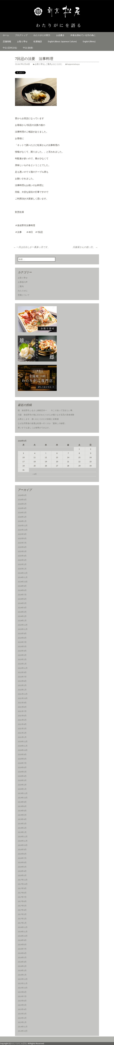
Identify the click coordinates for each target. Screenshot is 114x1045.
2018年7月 (22, 858)
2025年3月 (22, 560)
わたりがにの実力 (42, 35)
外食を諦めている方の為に (83, 35)
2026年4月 (22, 508)
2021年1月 (22, 737)
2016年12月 (23, 927)
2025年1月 (22, 568)
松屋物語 (38, 41)
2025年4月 (22, 555)
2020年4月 (22, 776)
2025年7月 (22, 543)
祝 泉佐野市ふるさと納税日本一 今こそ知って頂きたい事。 (46, 410)
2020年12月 (23, 741)
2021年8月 (22, 707)
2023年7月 (22, 642)
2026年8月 (22, 495)
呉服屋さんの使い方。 (85, 247)
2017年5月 (22, 905)
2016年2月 (22, 970)
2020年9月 (22, 754)
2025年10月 (23, 530)
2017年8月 (22, 892)
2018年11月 (23, 841)
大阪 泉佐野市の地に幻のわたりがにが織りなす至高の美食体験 (46, 414)
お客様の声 (23, 282)
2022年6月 (22, 681)
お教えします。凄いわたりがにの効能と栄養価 (38, 419)
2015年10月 (23, 987)
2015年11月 (23, 983)
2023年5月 (22, 646)
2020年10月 (23, 750)
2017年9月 (22, 888)
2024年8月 (22, 590)
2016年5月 (22, 957)
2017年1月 (22, 923)
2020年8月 (22, 759)
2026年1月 (22, 521)
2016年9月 (22, 940)
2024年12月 (23, 573)
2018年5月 (22, 867)
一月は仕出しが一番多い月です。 (32, 247)
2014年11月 (23, 1026)
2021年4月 (22, 724)
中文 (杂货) (28, 47)
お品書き (60, 35)
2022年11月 (23, 668)
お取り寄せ (22, 41)
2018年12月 (23, 836)
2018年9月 (22, 849)
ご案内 (48, 64)
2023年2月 (22, 659)
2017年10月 (23, 884)
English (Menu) (89, 41)
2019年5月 (22, 815)
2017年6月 (22, 901)
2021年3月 (22, 728)
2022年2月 (22, 685)
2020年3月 (22, 780)
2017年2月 (22, 918)
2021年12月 (23, 694)
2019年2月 (22, 828)
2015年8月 (22, 992)
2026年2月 (22, 517)
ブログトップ (21, 35)
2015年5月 (22, 1005)
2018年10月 (23, 845)
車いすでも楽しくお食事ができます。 (34, 427)
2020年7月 (22, 763)
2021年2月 (22, 733)
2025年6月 (22, 547)
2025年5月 (22, 551)
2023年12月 (23, 625)
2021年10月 (23, 698)
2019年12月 (23, 793)
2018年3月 (22, 875)
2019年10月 (23, 797)
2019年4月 (22, 819)
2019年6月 (22, 810)
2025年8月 (22, 538)
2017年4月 (22, 910)
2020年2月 (22, 784)
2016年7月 (22, 949)
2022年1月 (22, 689)
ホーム (6, 35)
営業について (23, 295)
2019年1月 (22, 832)
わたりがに (57, 64)
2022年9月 (22, 672)
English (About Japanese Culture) (62, 41)
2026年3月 (22, 512)
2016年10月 (23, 936)
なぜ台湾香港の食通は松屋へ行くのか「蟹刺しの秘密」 (42, 423)
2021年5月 (22, 720)
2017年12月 (23, 879)
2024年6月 (22, 599)
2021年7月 (22, 711)
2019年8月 (22, 806)
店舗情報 (7, 41)
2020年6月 (22, 767)
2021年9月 (22, 702)
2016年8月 (22, 944)
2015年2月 (22, 1018)
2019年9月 (22, 802)
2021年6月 (22, 715)
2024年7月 (22, 594)
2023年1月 (22, 663)
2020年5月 (22, 771)
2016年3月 (22, 966)
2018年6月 (22, 862)
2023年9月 (22, 633)
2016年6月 (22, 953)
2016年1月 (22, 975)
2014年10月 (23, 1031)
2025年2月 (22, 564)
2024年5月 (22, 603)
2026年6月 (22, 499)
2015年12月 (23, 979)
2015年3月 (22, 1013)
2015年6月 (22, 1000)
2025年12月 (23, 525)
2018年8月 (22, 854)
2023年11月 (23, 629)
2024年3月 (22, 612)
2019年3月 (22, 823)
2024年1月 (22, 620)
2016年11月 (23, 931)
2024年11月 (23, 577)
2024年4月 (22, 607)
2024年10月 (23, 581)
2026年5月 (22, 504)
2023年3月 (22, 655)
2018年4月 (22, 871)
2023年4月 (22, 651)
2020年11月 (23, 746)
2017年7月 (22, 897)
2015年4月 (22, 1009)
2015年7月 (22, 996)
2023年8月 (22, 638)
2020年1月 (22, 789)
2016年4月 (22, 962)
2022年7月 (22, 676)
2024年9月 (22, 586)
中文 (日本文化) (10, 47)
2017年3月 (22, 914)
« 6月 (35, 474)
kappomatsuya (73, 64)
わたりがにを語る (19, 1043)
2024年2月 (22, 616)
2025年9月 (22, 534)
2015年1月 (22, 1022)
